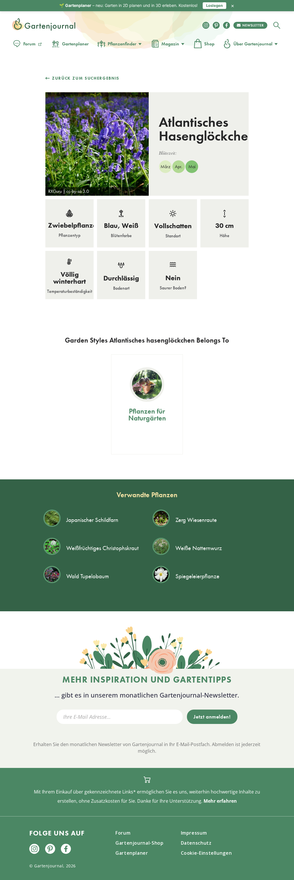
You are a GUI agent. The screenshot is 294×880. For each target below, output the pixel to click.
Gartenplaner (75, 44)
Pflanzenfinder (122, 44)
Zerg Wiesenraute (196, 520)
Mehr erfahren (220, 801)
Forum (29, 44)
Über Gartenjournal (252, 44)
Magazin (170, 44)
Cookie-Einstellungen (206, 853)
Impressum (194, 833)
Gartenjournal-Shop (139, 843)
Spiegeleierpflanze (197, 576)
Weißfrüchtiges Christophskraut (102, 548)
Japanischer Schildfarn (92, 520)
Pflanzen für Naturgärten (147, 414)
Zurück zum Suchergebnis (85, 78)
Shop (209, 44)
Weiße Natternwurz (198, 548)
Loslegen (214, 5)
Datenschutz (196, 843)
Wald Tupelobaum (87, 576)
